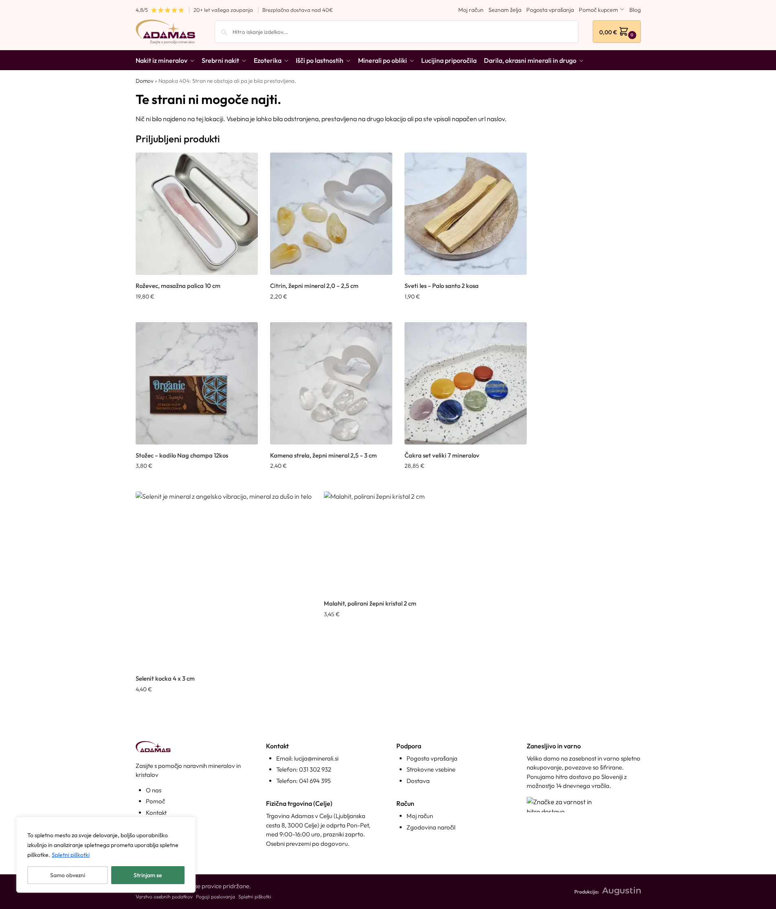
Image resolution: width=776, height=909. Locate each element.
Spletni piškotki (71, 854)
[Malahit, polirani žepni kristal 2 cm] (374, 542)
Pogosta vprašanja (550, 9)
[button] (617, 31)
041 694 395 (315, 781)
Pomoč (155, 801)
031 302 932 (315, 769)
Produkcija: (586, 892)
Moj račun (471, 9)
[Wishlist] (246, 165)
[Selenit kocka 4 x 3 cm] (224, 579)
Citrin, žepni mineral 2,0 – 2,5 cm (314, 286)
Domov (145, 80)
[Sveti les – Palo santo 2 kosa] (465, 214)
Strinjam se (148, 875)
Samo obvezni (67, 875)
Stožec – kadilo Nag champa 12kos (182, 455)
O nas (153, 790)
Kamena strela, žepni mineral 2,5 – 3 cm (323, 455)
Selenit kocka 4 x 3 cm (165, 678)
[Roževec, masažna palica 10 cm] (197, 214)
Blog (635, 9)
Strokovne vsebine (431, 769)
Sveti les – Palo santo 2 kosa (441, 286)
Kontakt (156, 812)
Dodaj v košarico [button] (197, 314)
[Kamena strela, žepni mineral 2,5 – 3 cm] (331, 383)
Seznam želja (504, 9)
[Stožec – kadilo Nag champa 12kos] (197, 383)
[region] (106, 855)
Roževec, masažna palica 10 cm (178, 286)
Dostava (418, 781)
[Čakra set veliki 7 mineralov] (465, 383)
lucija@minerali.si (316, 758)
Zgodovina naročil (431, 827)
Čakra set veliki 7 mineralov (441, 455)
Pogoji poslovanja (215, 897)
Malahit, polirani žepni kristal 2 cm (370, 603)
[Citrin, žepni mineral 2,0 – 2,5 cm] (331, 214)
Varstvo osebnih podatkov (164, 897)
